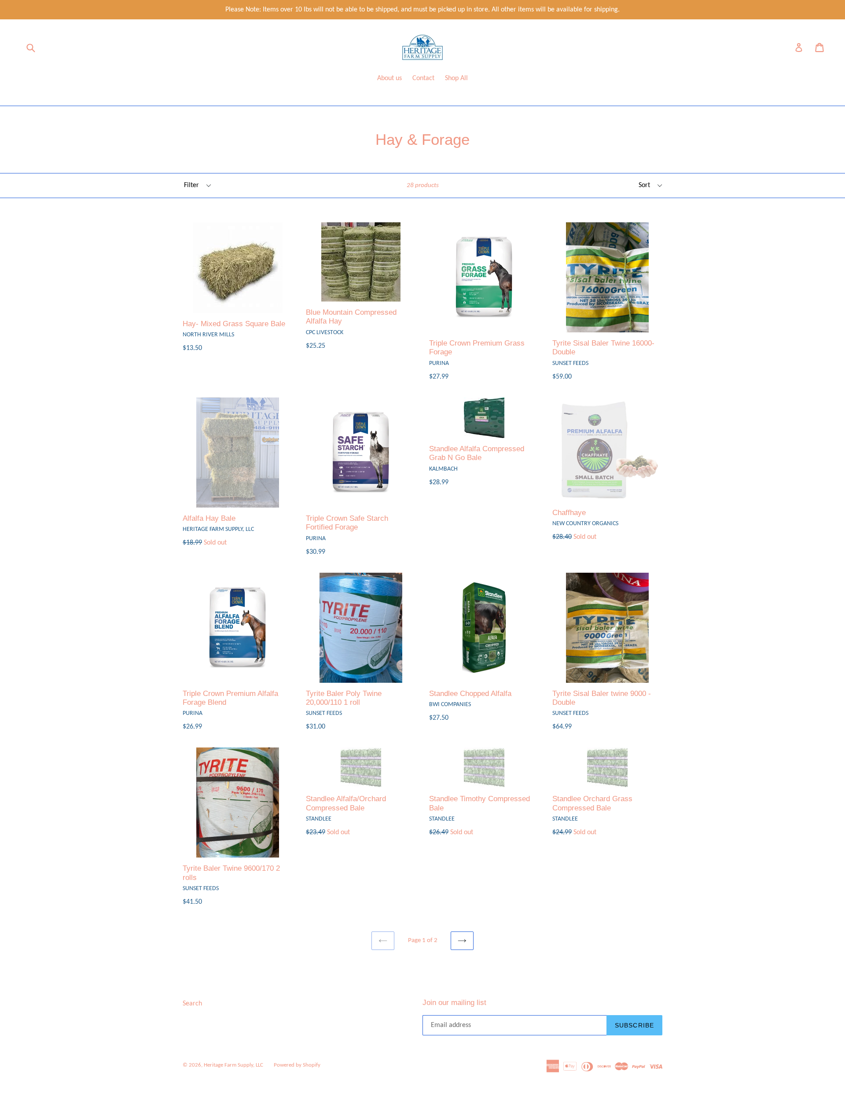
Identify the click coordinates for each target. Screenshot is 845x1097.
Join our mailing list (454, 1002)
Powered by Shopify (297, 1065)
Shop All (456, 78)
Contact (423, 78)
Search (192, 1003)
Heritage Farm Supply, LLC (233, 1065)
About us (389, 78)
